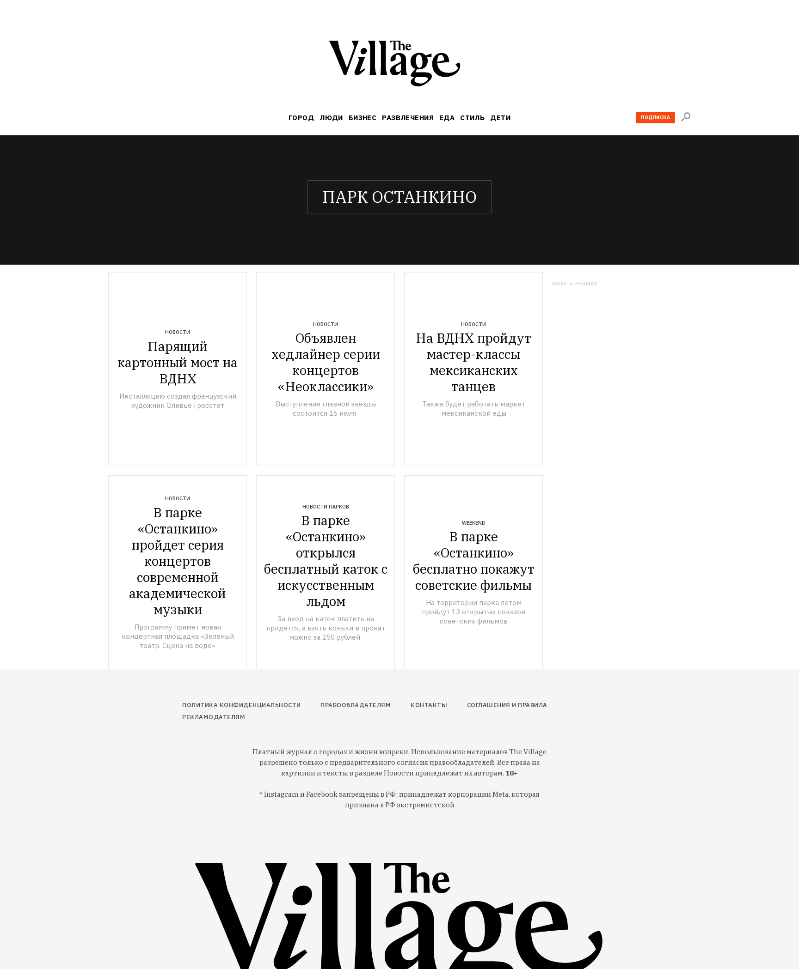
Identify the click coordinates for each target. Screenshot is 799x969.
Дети (500, 117)
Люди (331, 117)
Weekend (474, 523)
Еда (447, 117)
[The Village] (399, 65)
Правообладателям (355, 705)
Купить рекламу (575, 283)
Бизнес (363, 117)
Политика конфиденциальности (241, 705)
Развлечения (408, 117)
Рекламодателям (213, 717)
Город (301, 117)
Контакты (429, 705)
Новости (177, 332)
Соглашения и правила (507, 705)
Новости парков (325, 506)
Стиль (472, 117)
